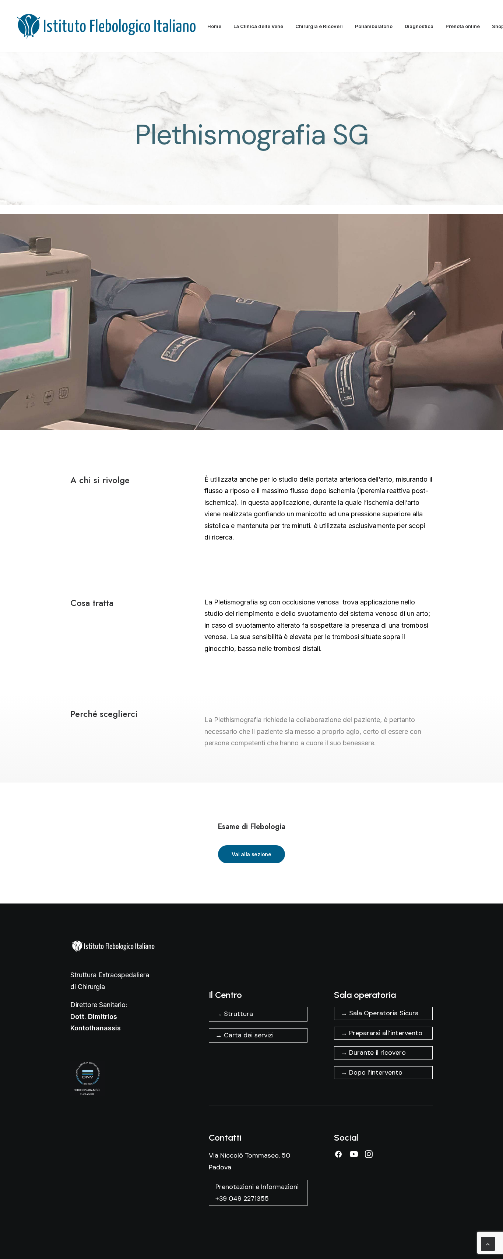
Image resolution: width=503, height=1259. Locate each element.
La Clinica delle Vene (258, 26)
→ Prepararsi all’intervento (381, 1033)
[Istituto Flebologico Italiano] (110, 26)
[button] (338, 1155)
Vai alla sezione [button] (251, 854)
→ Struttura (234, 1013)
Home (214, 26)
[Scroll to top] (488, 1243)
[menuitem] (216, 26)
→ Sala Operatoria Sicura (380, 1013)
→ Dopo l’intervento (371, 1072)
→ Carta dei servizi (244, 1035)
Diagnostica (419, 26)
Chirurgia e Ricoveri (319, 26)
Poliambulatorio (374, 26)
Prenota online (463, 26)
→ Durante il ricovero (373, 1052)
